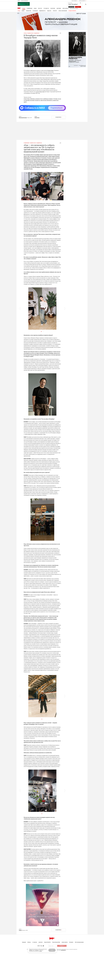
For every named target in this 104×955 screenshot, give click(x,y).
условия (30, 950)
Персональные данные (79, 942)
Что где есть (46, 8)
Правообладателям (56, 942)
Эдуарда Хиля (50, 70)
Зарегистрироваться (24, 0)
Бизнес (23, 10)
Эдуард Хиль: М (42, 100)
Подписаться (30, 33)
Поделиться (36, 33)
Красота (40, 8)
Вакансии (40, 942)
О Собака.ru (34, 942)
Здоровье (59, 8)
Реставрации (35, 10)
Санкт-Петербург (74, 0)
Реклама (29, 942)
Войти (19, 0)
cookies (40, 951)
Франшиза (71, 942)
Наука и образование (63, 10)
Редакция (24, 942)
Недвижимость (42, 10)
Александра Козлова (23, 117)
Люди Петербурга (47, 942)
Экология (52, 8)
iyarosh (20, 930)
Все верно (78, 6)
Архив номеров (65, 942)
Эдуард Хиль (37, 117)
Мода (35, 8)
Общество (49, 10)
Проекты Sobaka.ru (82, 0)
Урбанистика (28, 10)
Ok (52, 950)
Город (23, 8)
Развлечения (29, 8)
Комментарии (58, 117)
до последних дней (40, 91)
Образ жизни (65, 8)
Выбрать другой (71, 6)
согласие (36, 950)
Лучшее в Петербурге (72, 10)
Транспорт (55, 10)
